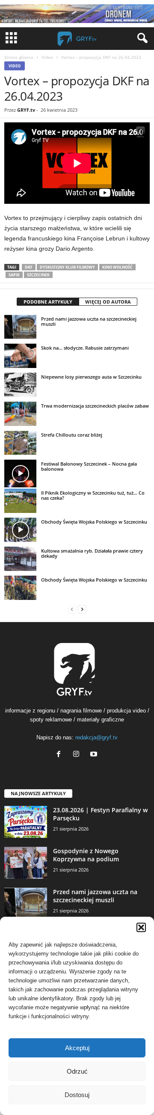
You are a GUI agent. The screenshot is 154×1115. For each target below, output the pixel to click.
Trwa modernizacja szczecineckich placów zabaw (95, 406)
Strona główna (18, 57)
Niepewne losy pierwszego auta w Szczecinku (91, 377)
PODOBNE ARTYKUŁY (48, 301)
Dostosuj (77, 1094)
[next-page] (82, 609)
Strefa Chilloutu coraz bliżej (71, 435)
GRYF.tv (26, 110)
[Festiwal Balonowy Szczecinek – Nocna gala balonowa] (20, 473)
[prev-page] (72, 609)
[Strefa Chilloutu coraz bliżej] (20, 443)
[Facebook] (60, 755)
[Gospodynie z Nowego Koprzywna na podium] (25, 863)
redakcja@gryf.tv (96, 737)
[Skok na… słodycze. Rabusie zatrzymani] (20, 356)
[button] (141, 927)
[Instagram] (78, 755)
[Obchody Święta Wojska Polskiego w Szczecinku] (20, 530)
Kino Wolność (117, 267)
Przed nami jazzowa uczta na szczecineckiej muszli (88, 321)
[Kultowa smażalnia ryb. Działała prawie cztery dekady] (20, 559)
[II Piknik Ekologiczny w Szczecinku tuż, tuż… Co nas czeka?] (20, 501)
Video (47, 57)
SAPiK (14, 275)
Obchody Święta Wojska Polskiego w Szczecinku (94, 521)
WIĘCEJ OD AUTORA (108, 301)
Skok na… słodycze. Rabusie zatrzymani (85, 348)
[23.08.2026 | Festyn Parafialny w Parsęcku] (25, 822)
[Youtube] (95, 755)
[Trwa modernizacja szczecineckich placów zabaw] (20, 414)
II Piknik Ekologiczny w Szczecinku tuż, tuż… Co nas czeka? (93, 495)
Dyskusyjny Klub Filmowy (67, 267)
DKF (29, 267)
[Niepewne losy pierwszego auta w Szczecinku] (20, 385)
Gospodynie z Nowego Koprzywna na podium (86, 855)
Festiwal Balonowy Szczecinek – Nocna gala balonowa (89, 466)
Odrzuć (77, 1071)
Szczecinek (38, 275)
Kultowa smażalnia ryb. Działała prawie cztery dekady (92, 553)
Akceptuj (77, 1047)
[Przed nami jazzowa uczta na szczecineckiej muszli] (20, 327)
